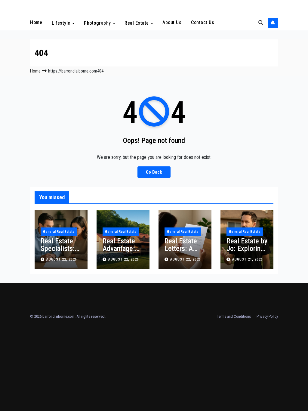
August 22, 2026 (61, 259)
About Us (171, 22)
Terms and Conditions (234, 316)
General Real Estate (59, 232)
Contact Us (202, 22)
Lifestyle (62, 23)
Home (36, 22)
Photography (98, 23)
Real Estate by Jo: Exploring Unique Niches (246, 252)
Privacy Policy (267, 316)
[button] (260, 23)
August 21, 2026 (247, 259)
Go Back (154, 172)
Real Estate (137, 23)
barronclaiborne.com (58, 316)
